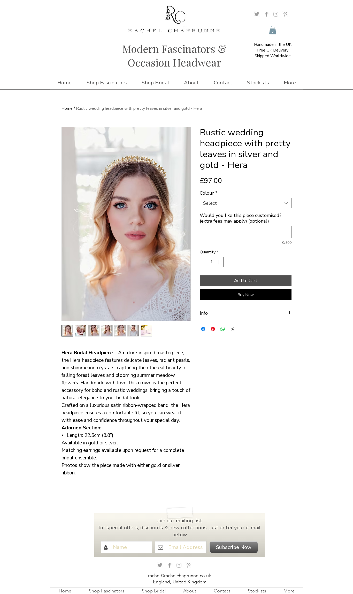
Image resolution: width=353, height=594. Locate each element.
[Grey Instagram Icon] (276, 14)
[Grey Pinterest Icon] (285, 14)
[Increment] (219, 262)
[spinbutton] (212, 262)
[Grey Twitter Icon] (257, 14)
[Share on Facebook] (203, 329)
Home (67, 108)
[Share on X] (232, 329)
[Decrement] (204, 262)
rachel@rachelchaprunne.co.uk (179, 575)
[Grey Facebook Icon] (266, 14)
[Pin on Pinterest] (213, 329)
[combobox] (245, 203)
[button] (272, 30)
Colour (208, 193)
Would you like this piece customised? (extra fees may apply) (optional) (240, 218)
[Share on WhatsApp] (223, 329)
